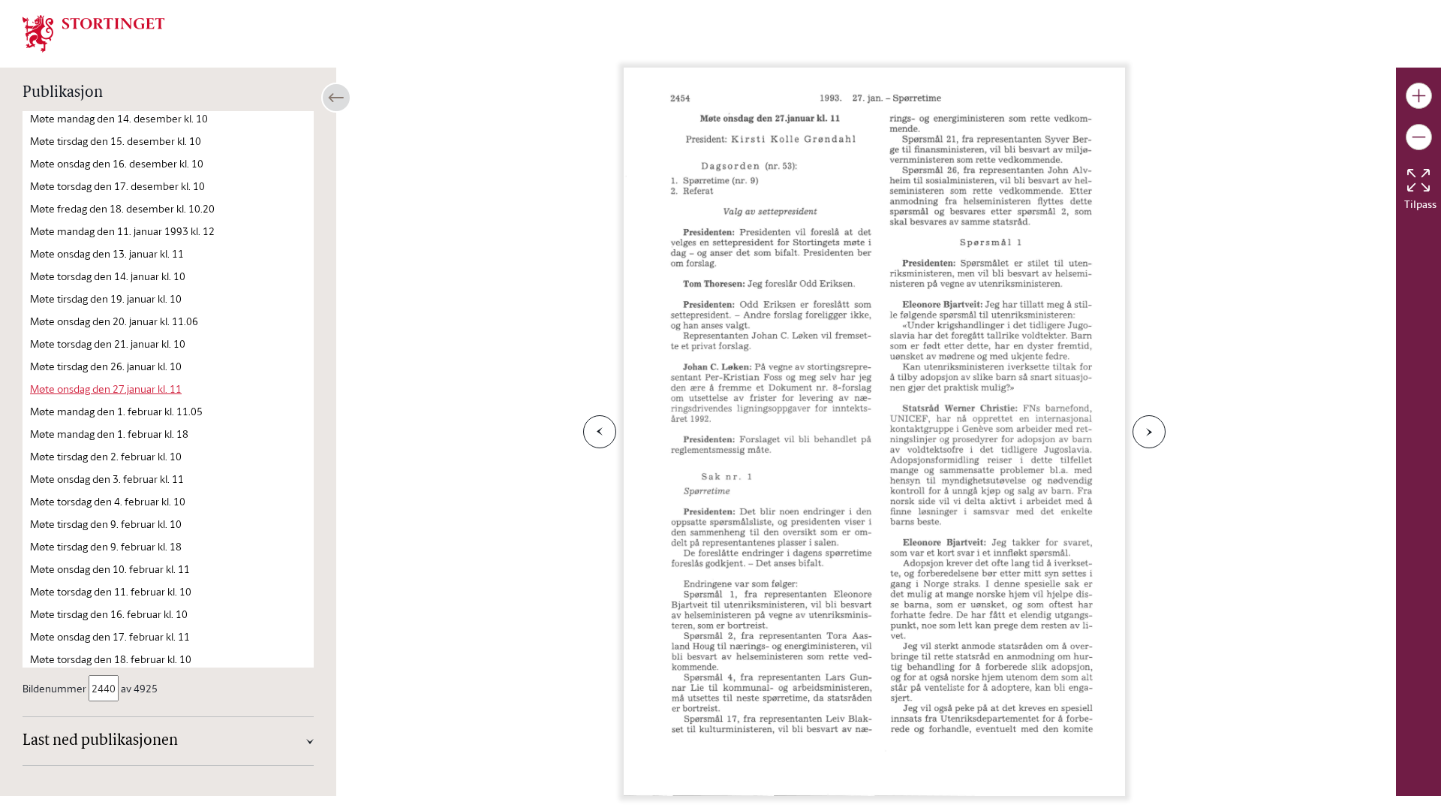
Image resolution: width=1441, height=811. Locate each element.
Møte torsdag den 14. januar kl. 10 (107, 276)
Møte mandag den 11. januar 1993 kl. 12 (122, 231)
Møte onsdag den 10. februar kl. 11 (110, 569)
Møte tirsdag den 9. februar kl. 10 (106, 524)
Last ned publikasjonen (100, 741)
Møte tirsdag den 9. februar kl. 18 (106, 546)
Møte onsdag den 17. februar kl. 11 (110, 636)
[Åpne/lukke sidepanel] (336, 98)
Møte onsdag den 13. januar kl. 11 (107, 253)
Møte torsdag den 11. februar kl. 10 (110, 591)
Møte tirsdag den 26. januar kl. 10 (106, 366)
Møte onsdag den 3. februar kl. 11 (107, 479)
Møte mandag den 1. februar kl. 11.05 (116, 411)
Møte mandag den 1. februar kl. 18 (109, 434)
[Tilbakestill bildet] (1418, 180)
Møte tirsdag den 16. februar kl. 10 (109, 614)
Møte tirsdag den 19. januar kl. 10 (106, 298)
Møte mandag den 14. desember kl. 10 (119, 118)
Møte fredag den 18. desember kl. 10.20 (122, 208)
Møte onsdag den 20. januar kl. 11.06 (114, 321)
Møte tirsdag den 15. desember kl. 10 (115, 141)
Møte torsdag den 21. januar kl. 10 (107, 343)
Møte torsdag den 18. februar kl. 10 (110, 659)
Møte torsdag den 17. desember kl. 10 (117, 186)
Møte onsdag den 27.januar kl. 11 (106, 388)
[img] (94, 32)
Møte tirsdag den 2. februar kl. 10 (106, 456)
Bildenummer (54, 688)
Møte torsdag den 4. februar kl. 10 (107, 501)
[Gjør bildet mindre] (1419, 137)
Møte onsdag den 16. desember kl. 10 (116, 163)
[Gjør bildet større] (1419, 96)
